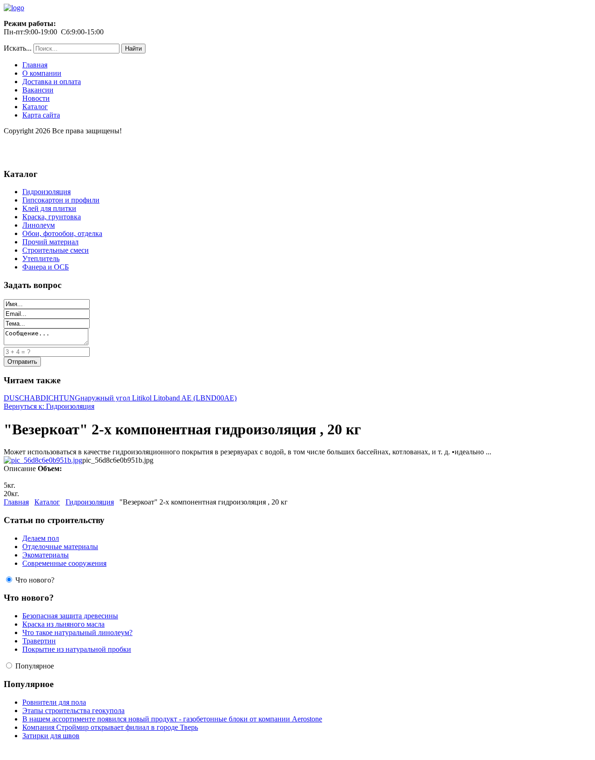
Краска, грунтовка (51, 217)
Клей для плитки (49, 208)
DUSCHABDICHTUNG (42, 398)
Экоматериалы (45, 555)
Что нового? (34, 580)
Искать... (18, 48)
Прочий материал (50, 242)
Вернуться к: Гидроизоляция (49, 406)
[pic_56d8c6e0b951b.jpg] (43, 460)
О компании (41, 73)
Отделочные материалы (60, 546)
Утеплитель (41, 258)
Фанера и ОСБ (45, 267)
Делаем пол (40, 538)
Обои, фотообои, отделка (62, 233)
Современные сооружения (64, 563)
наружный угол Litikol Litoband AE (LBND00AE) (158, 398)
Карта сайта (41, 115)
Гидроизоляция (46, 192)
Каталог (35, 107)
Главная (34, 65)
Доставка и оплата (51, 81)
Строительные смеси (55, 250)
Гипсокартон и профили (60, 200)
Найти (133, 48)
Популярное (34, 666)
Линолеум (38, 225)
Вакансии (37, 90)
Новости (36, 98)
